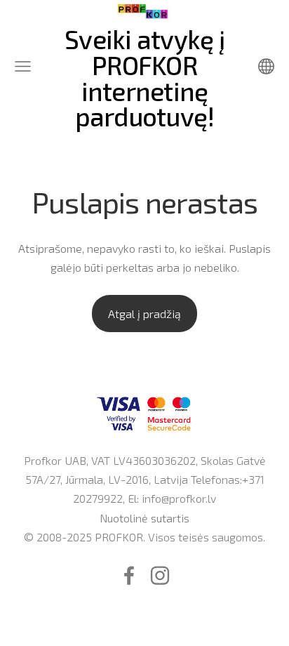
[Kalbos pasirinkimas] (266, 66)
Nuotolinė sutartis (144, 518)
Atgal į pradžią (144, 313)
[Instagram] (160, 575)
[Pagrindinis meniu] (23, 66)
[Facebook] (129, 575)
